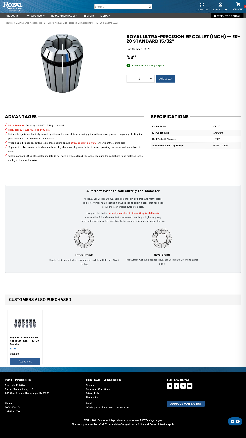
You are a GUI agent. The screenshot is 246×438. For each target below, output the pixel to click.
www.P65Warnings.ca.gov (148, 420)
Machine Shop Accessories (29, 23)
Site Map (90, 385)
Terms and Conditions (98, 389)
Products (12, 15)
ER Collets (49, 23)
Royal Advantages (63, 15)
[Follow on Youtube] (189, 386)
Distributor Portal (227, 16)
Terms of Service (158, 424)
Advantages (21, 117)
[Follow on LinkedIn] (169, 386)
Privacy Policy (93, 393)
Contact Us (92, 397)
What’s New (34, 15)
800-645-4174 (12, 407)
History (89, 15)
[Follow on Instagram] (183, 386)
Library (105, 15)
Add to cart (165, 78)
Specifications (170, 117)
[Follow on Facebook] (176, 386)
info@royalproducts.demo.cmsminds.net (107, 407)
